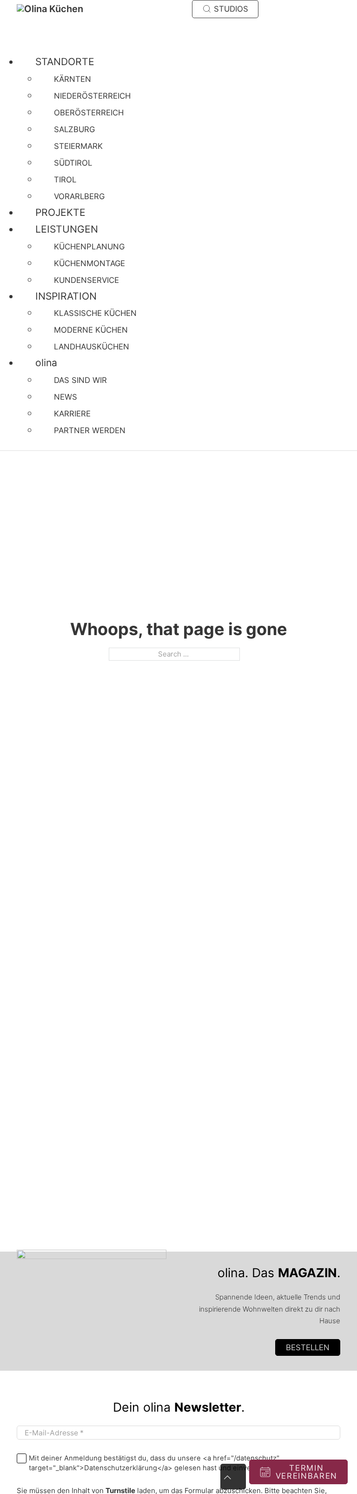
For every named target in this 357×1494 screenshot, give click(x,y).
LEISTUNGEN (66, 229)
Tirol (65, 179)
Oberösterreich (89, 112)
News (65, 397)
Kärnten (72, 79)
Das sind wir (80, 380)
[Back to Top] (233, 1476)
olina (46, 362)
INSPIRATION (66, 296)
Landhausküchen (91, 346)
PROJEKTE (60, 212)
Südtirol (73, 162)
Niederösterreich (92, 95)
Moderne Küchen (91, 330)
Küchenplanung (89, 246)
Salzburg (74, 129)
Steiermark (78, 146)
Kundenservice (86, 280)
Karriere (72, 413)
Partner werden (90, 430)
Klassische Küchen (95, 313)
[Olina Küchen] (61, 8)
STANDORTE (64, 61)
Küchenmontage (89, 263)
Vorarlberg (79, 196)
